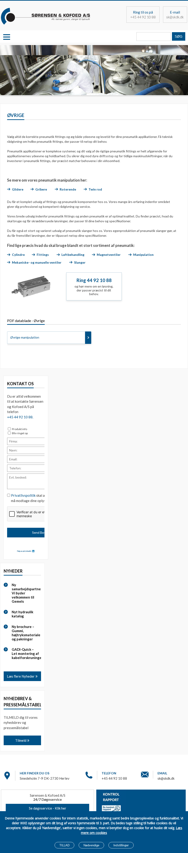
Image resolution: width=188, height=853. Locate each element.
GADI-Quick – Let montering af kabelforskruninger (26, 653)
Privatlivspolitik (23, 495)
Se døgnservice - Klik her (47, 808)
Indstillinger (121, 845)
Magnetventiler (109, 255)
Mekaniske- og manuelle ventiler (36, 262)
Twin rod (95, 189)
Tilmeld (21, 740)
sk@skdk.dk (175, 17)
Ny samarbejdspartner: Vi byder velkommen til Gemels (26, 593)
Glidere (17, 189)
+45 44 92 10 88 (143, 17)
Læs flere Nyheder (21, 676)
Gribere (41, 189)
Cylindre (18, 255)
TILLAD (64, 845)
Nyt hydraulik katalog (22, 614)
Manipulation (143, 255)
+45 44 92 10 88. (20, 417)
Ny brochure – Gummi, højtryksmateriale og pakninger (26, 633)
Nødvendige (91, 845)
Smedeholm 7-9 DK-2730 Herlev (44, 778)
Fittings (43, 255)
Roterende (68, 189)
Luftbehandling (72, 255)
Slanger (80, 262)
